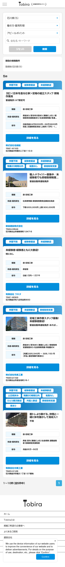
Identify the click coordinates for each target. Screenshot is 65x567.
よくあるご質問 (11, 532)
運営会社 (8, 537)
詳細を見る (32, 138)
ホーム (7, 514)
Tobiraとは (9, 520)
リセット (20, 49)
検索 (44, 49)
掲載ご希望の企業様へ (14, 526)
